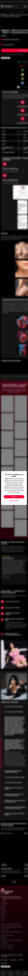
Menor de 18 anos (14, 500)
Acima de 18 (14, 496)
